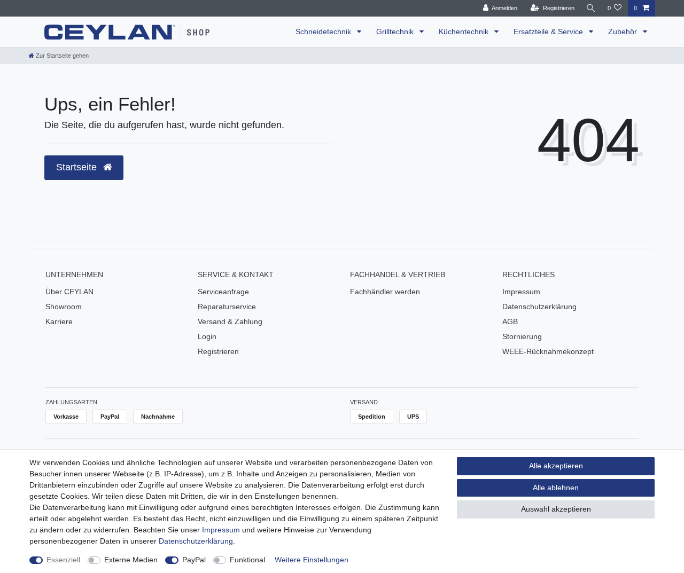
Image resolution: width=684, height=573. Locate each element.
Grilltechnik (396, 31)
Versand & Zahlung (230, 321)
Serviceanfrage (223, 291)
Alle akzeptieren (556, 465)
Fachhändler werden (385, 291)
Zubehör (623, 31)
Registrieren (218, 351)
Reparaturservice (227, 306)
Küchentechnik (465, 31)
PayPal (194, 559)
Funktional (247, 559)
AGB (510, 321)
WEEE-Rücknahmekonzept (548, 351)
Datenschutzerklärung (539, 306)
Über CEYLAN (69, 291)
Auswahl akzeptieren (556, 509)
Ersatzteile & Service (549, 31)
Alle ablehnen (556, 487)
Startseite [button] (77, 167)
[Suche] (591, 8)
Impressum (521, 291)
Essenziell (63, 559)
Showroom (63, 306)
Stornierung (522, 336)
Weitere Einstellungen (311, 559)
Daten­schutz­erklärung (196, 541)
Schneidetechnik (324, 31)
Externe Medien (131, 559)
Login (207, 336)
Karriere (59, 321)
